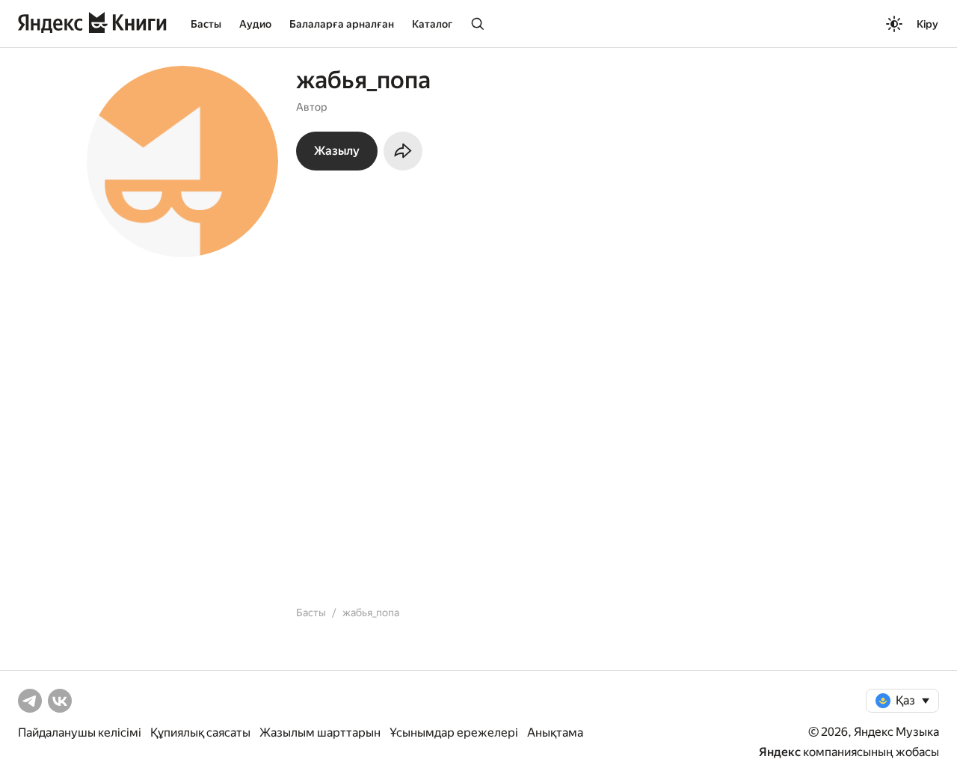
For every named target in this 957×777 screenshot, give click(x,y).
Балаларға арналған (341, 24)
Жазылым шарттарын (320, 732)
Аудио (255, 24)
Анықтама (555, 732)
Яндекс (780, 752)
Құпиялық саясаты (200, 732)
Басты (206, 24)
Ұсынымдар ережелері (454, 732)
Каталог (432, 24)
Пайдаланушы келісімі (79, 732)
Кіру (927, 24)
